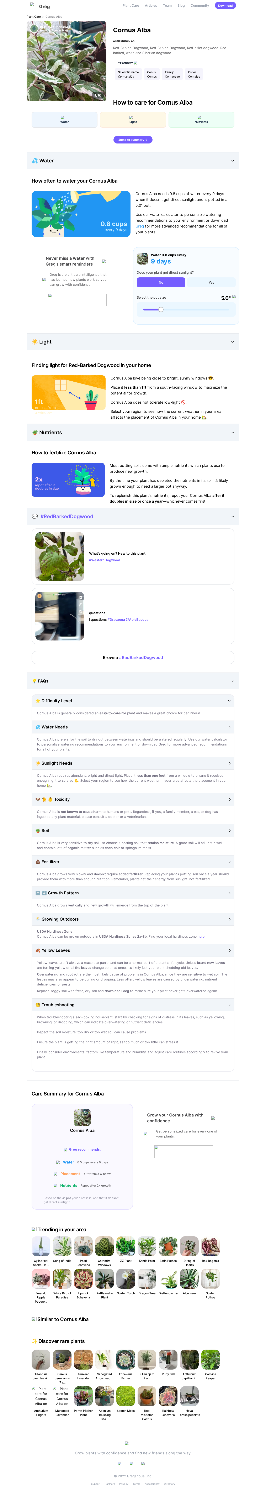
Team (167, 5)
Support (95, 1483)
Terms (136, 1483)
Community (200, 5)
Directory (169, 1483)
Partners (110, 1483)
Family (169, 72)
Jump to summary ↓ (133, 139)
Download (225, 5)
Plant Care (131, 5)
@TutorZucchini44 (55, 27)
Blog (181, 5)
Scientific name (128, 72)
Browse (133, 657)
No (161, 282)
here (201, 936)
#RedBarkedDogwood (67, 516)
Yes (211, 282)
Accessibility (152, 1483)
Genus (151, 72)
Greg (139, 226)
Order (192, 72)
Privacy (123, 1483)
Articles (151, 5)
